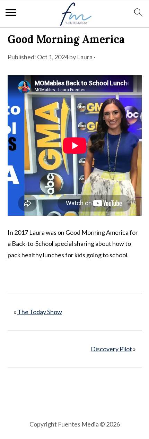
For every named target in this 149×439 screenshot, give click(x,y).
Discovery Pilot (111, 349)
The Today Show (39, 312)
